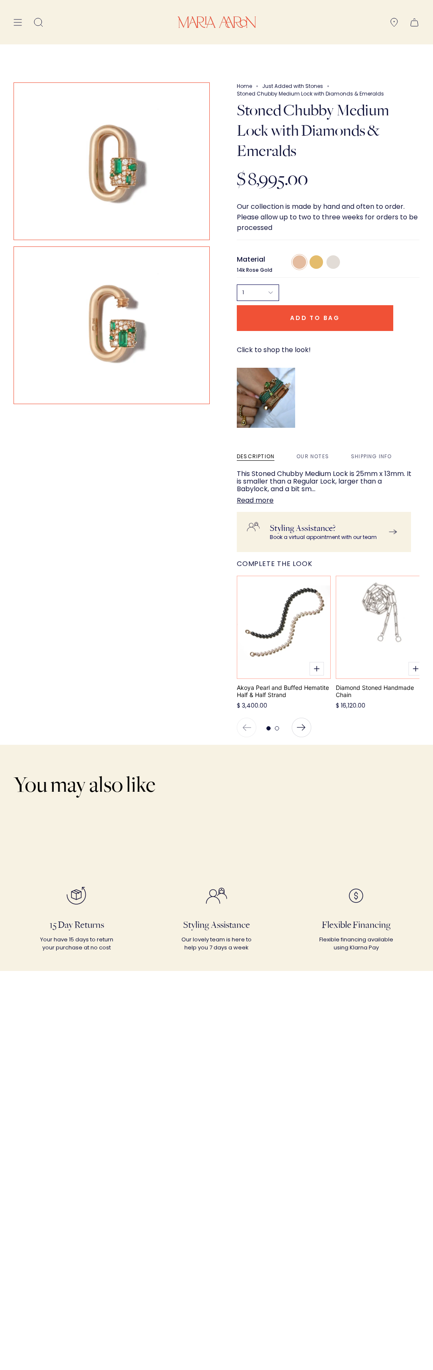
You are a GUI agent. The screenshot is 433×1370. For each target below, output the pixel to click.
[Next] (301, 727)
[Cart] (414, 22)
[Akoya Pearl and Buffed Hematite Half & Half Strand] (283, 627)
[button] (38, 22)
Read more (255, 500)
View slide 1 (268, 728)
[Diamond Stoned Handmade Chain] (382, 627)
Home (244, 86)
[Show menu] (17, 22)
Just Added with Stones (292, 86)
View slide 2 (277, 728)
